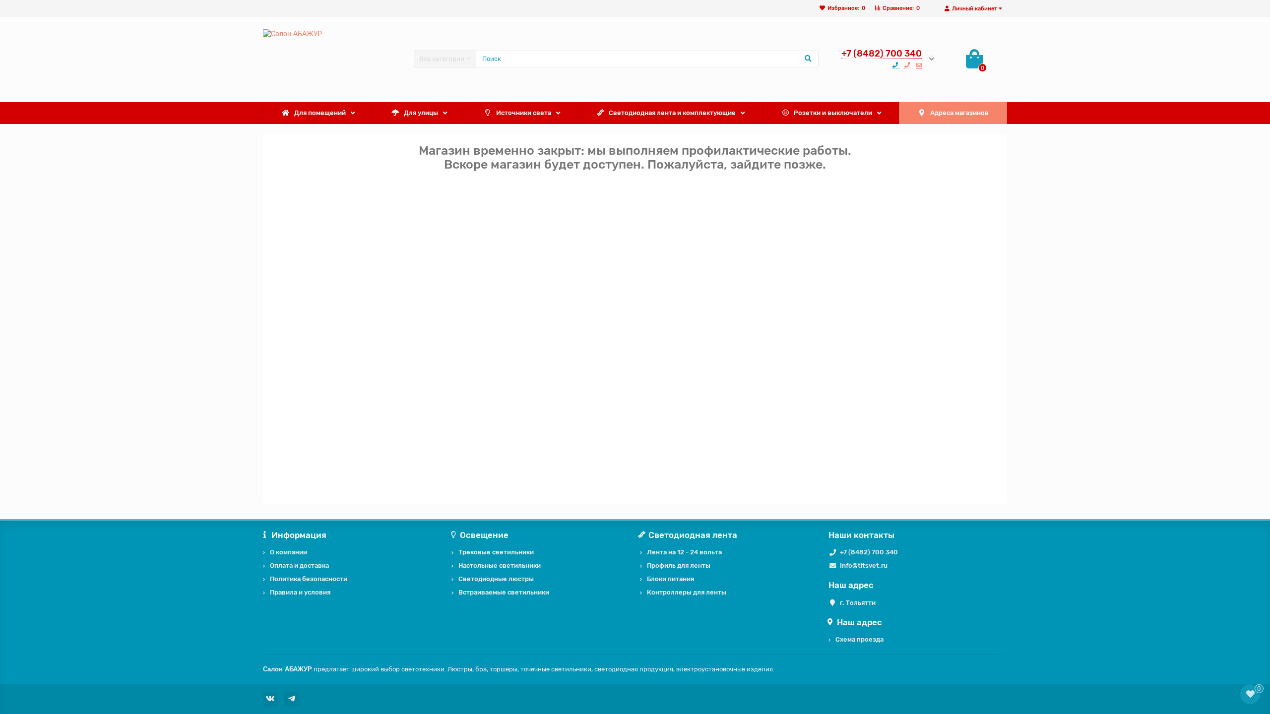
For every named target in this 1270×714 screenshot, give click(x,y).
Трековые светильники (496, 552)
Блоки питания (670, 579)
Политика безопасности (308, 579)
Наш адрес (859, 622)
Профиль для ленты (678, 565)
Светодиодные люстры (496, 579)
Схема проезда (859, 639)
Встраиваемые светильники (503, 592)
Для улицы (421, 113)
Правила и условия (300, 592)
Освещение (484, 535)
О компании (288, 552)
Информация (298, 535)
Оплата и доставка (299, 565)
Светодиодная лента (692, 535)
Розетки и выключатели (833, 113)
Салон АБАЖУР (287, 669)
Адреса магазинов (959, 113)
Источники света (523, 113)
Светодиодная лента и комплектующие (672, 113)
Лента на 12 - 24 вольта (684, 552)
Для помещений (320, 113)
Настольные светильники (499, 565)
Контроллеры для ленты (686, 592)
